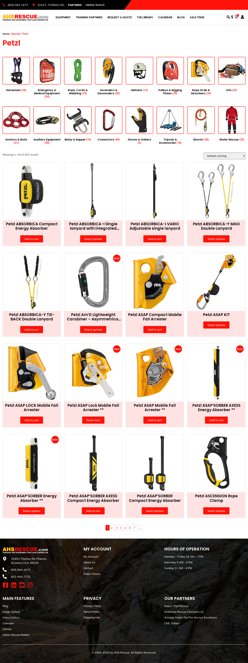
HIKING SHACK (95, 5)
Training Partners (89, 17)
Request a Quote (119, 17)
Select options (93, 239)
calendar (165, 17)
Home (6, 33)
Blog (181, 17)
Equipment (63, 17)
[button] (228, 17)
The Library (145, 17)
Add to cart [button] (31, 239)
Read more (93, 420)
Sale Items (197, 17)
